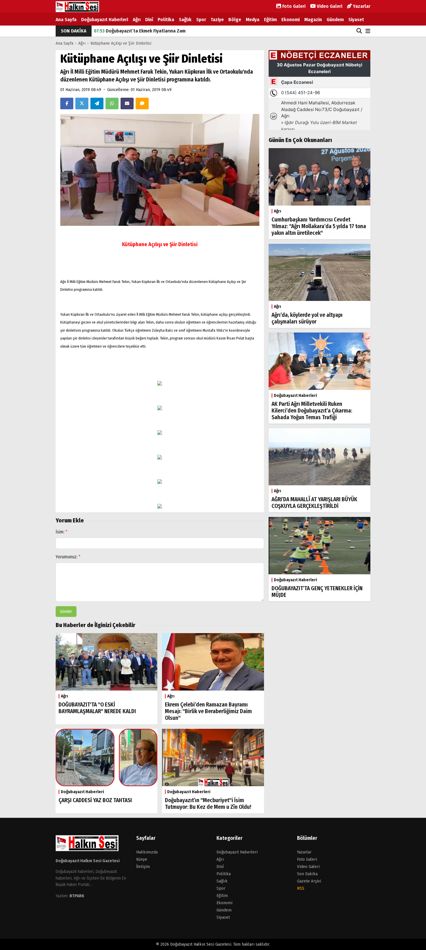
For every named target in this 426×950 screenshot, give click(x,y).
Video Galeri (329, 6)
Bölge (234, 20)
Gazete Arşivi (309, 881)
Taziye (217, 20)
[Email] (127, 103)
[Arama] (359, 31)
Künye (141, 859)
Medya (252, 20)
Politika (166, 20)
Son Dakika (307, 873)
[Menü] (367, 31)
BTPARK (77, 895)
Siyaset (356, 20)
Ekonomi (290, 20)
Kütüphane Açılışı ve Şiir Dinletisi (120, 43)
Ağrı (137, 20)
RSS (300, 888)
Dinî (149, 20)
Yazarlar (361, 6)
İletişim (143, 866)
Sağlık (185, 20)
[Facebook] (66, 103)
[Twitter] (81, 103)
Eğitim (270, 20)
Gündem (335, 20)
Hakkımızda (147, 852)
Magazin (313, 20)
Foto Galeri (293, 6)
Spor (201, 20)
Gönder (66, 611)
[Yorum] (142, 103)
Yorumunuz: (68, 557)
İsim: (62, 532)
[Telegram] (96, 103)
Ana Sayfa (66, 20)
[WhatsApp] (112, 103)
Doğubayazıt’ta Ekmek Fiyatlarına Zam (139, 31)
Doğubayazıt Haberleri (104, 20)
